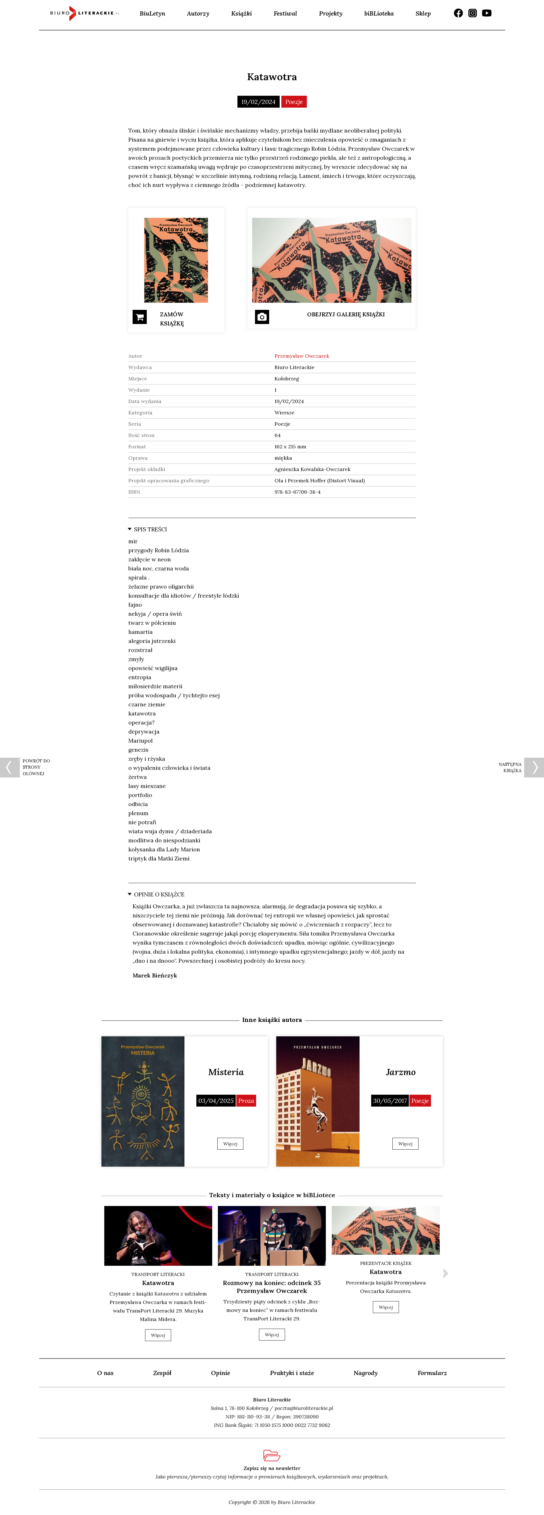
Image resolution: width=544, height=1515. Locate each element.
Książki (241, 13)
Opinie (220, 1373)
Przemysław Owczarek (302, 356)
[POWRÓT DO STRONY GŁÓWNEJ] (10, 767)
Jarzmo (401, 1072)
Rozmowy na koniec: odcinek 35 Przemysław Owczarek (272, 1287)
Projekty (331, 13)
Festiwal (285, 13)
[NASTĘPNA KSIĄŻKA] (534, 767)
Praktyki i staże (292, 1373)
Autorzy (198, 13)
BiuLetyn (152, 13)
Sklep (423, 13)
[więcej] (143, 1101)
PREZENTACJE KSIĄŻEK (386, 1263)
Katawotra (158, 1283)
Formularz (432, 1373)
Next (446, 1273)
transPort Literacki (158, 1274)
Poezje (294, 102)
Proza (246, 1101)
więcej (158, 1335)
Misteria (226, 1072)
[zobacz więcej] (158, 1236)
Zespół (162, 1373)
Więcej (230, 1144)
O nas (105, 1373)
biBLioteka (379, 13)
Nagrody (366, 1373)
